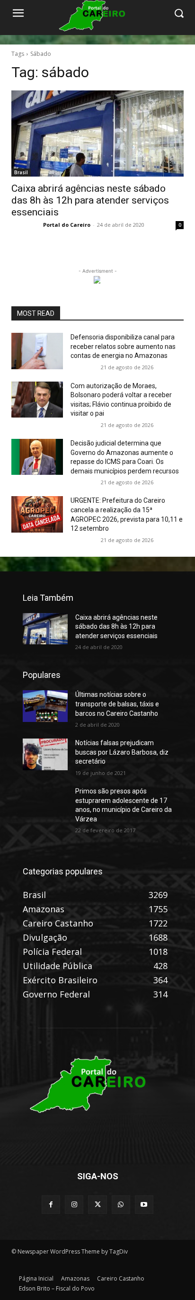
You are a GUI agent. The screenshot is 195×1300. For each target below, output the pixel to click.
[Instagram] (74, 1204)
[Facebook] (51, 1204)
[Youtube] (144, 1204)
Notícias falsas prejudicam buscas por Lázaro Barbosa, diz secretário (121, 752)
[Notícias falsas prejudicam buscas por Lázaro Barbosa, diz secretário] (45, 754)
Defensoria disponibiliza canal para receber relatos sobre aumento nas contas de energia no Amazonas (123, 346)
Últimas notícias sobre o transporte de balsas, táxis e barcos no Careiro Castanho (117, 704)
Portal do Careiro (66, 224)
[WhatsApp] (121, 1204)
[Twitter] (97, 1204)
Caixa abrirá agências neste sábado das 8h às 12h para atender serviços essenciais (90, 200)
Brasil (21, 172)
